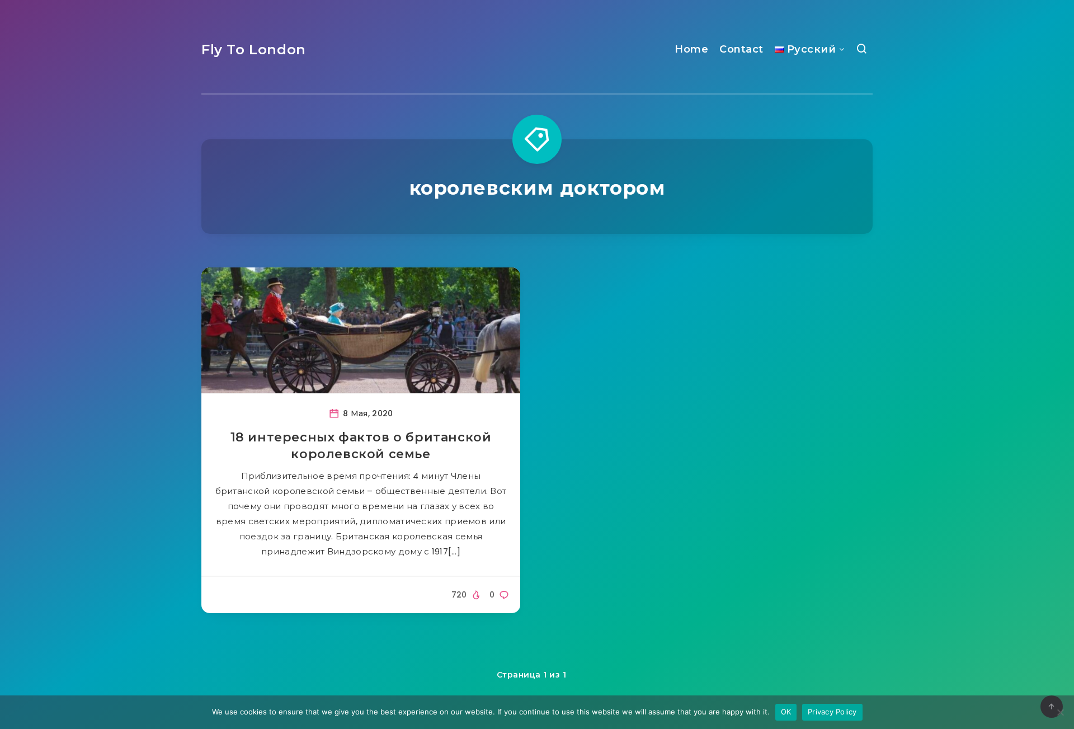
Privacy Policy (832, 711)
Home (691, 49)
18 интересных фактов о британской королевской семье (361, 446)
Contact (741, 49)
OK (786, 711)
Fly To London (253, 49)
